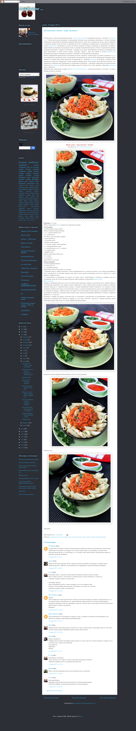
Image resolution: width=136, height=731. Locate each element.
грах (37, 218)
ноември (25, 340)
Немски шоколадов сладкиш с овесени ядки (28, 466)
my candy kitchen (26, 264)
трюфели (36, 210)
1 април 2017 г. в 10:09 (55, 673)
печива (36, 165)
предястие (103, 537)
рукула (20, 220)
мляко (20, 201)
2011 (22, 442)
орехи (21, 181)
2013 (22, 437)
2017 (22, 335)
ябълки (36, 191)
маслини (21, 199)
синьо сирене (30, 197)
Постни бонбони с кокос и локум (28, 478)
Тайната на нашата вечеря (27, 298)
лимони (27, 218)
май (24, 356)
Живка (51, 668)
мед (26, 181)
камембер (32, 220)
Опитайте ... (31, 8)
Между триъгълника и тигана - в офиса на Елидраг (28, 304)
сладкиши (22, 167)
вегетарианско (54, 537)
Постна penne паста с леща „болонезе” (27, 365)
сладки (21, 173)
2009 (22, 448)
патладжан (35, 206)
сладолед (28, 191)
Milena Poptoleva (54, 614)
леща (112, 55)
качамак (36, 214)
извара (28, 195)
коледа (36, 171)
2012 (22, 440)
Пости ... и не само (29, 104)
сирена (28, 173)
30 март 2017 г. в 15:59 (56, 610)
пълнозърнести (34, 212)
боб (37, 197)
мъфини (21, 197)
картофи (35, 177)
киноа (28, 210)
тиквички (22, 195)
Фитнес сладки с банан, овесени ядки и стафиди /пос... (27, 394)
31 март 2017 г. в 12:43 (56, 664)
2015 (22, 431)
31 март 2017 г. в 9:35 (55, 651)
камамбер (21, 218)
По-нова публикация (51, 698)
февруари (26, 423)
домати (65, 537)
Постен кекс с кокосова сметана (26, 381)
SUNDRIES (24, 314)
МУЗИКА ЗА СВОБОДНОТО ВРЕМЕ (28, 285)
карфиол (21, 212)
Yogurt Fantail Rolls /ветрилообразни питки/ (26, 482)
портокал (22, 193)
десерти (23, 162)
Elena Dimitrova (53, 595)
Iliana (50, 636)
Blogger (80, 716)
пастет (26, 204)
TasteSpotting (25, 280)
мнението (110, 52)
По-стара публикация (108, 698)
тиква (37, 193)
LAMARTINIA (25, 310)
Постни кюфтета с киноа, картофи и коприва (27, 402)
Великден (35, 179)
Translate (32, 77)
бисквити (22, 177)
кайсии (32, 203)
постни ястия (95, 537)
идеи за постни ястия (75, 537)
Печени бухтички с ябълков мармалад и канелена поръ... (27, 372)
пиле (25, 199)
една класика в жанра (80, 38)
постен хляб (23, 185)
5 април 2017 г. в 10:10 (55, 687)
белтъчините (52, 46)
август (25, 348)
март (24, 361)
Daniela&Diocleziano (27, 256)
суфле (25, 201)
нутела (29, 208)
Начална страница (79, 698)
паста (88, 537)
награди (25, 189)
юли (24, 350)
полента (30, 199)
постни (28, 169)
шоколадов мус (33, 183)
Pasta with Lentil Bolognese (79, 69)
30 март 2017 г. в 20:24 (56, 632)
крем (37, 185)
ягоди (20, 189)
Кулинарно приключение (28, 290)
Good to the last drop (27, 276)
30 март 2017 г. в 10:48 (56, 591)
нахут (37, 203)
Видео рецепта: (48, 281)
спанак (21, 191)
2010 (22, 445)
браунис (30, 189)
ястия (36, 175)
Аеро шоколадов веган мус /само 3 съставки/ (27, 408)
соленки (21, 203)
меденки (36, 208)
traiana (51, 561)
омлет (28, 220)
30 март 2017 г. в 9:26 (55, 568)
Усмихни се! (22, 491)
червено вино (97, 279)
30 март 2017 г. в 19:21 (56, 621)
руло (31, 210)
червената (112, 65)
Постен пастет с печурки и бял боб (27, 387)
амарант (25, 220)
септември (26, 345)
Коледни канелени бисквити (27, 462)
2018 (22, 332)
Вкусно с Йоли (25, 235)
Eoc (22, 294)
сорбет (31, 216)
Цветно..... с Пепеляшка (28, 239)
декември (26, 337)
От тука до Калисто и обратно (28, 251)
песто (28, 212)
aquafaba (31, 214)
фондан (21, 214)
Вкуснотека (25, 272)
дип (37, 195)
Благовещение (26, 377)
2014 (22, 434)
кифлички (22, 208)
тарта (27, 203)
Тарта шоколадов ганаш (26, 494)
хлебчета (36, 199)
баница (36, 201)
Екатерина (52, 546)
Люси (50, 625)
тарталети (22, 210)
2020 (22, 326)
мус (25, 212)
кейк (33, 195)
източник (93, 59)
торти (31, 187)
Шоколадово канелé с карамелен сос (28, 471)
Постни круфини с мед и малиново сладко (27, 415)
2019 (22, 329)
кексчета (22, 183)
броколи (33, 218)
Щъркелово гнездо (27, 243)
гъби (61, 537)
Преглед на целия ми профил (33, 33)
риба (27, 187)
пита (31, 204)
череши (31, 185)
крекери (21, 216)
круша (31, 201)
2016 (22, 429)
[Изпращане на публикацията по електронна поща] (66, 535)
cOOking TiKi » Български (29, 268)
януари (25, 425)
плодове (36, 189)
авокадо (31, 193)
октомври (26, 342)
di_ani (50, 572)
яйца (28, 177)
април (25, 358)
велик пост (34, 181)
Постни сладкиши (29, 132)
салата (28, 175)
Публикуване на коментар (54, 691)
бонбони (36, 187)
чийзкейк (25, 214)
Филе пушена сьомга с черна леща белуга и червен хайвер (27, 487)
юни (24, 353)
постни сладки (24, 179)
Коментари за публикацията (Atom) (84, 703)
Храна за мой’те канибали (29, 231)
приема (57, 65)
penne (58, 225)
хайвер (37, 216)
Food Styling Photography (29, 260)
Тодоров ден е (26, 419)
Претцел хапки (23, 475)
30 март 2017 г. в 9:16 (55, 557)
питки (30, 171)
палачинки (22, 187)
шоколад (23, 164)
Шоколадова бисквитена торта (29, 459)
